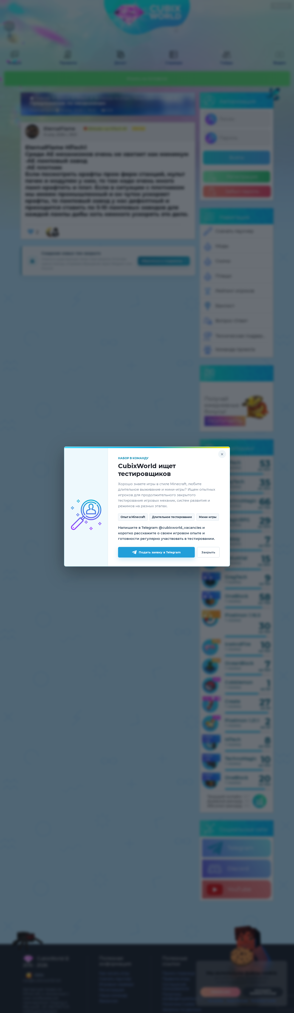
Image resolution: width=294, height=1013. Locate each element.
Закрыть (208, 552)
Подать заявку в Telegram (160, 552)
